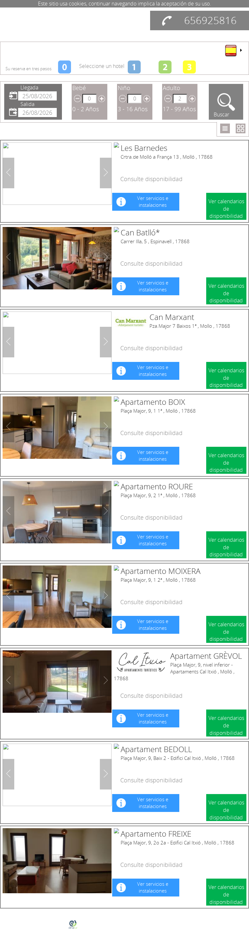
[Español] (233, 50)
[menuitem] (233, 50)
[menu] (233, 50)
